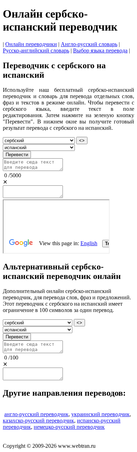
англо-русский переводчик (36, 414)
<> (82, 140)
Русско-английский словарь (36, 50)
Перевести (17, 154)
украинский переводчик (100, 414)
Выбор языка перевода (100, 50)
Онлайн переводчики (31, 44)
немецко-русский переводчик (69, 427)
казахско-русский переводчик (38, 421)
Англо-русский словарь (89, 44)
